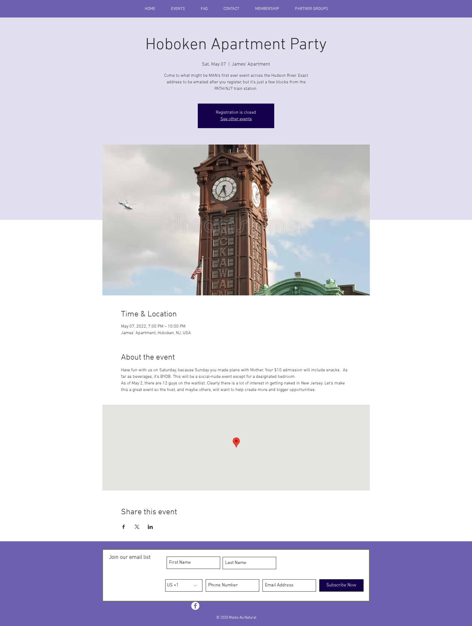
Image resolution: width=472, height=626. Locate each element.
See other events (236, 119)
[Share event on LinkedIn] (150, 527)
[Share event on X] (137, 527)
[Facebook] (195, 606)
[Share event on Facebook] (123, 527)
